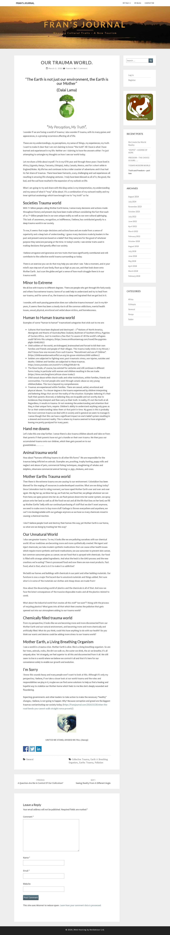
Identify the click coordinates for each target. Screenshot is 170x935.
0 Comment (82, 68)
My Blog (137, 3)
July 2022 (132, 216)
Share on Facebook (26, 749)
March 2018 (133, 271)
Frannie (69, 68)
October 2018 (134, 241)
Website (26, 883)
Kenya (131, 314)
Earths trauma (86, 762)
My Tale (126, 3)
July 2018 (132, 251)
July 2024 (132, 201)
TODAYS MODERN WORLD (139, 165)
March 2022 (133, 231)
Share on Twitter (32, 749)
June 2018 (132, 256)
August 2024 (133, 196)
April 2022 (132, 226)
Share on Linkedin (39, 749)
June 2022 (132, 221)
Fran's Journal (25, 3)
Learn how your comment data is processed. (80, 905)
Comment (28, 816)
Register (132, 80)
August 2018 (133, 246)
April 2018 (132, 266)
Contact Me (149, 3)
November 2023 (135, 206)
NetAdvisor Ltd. (97, 929)
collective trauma (80, 759)
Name (26, 857)
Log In (131, 75)
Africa (130, 299)
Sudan (130, 319)
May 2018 (132, 261)
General (29, 759)
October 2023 (134, 211)
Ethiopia (132, 304)
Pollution (99, 762)
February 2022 (134, 236)
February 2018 (134, 276)
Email (26, 870)
